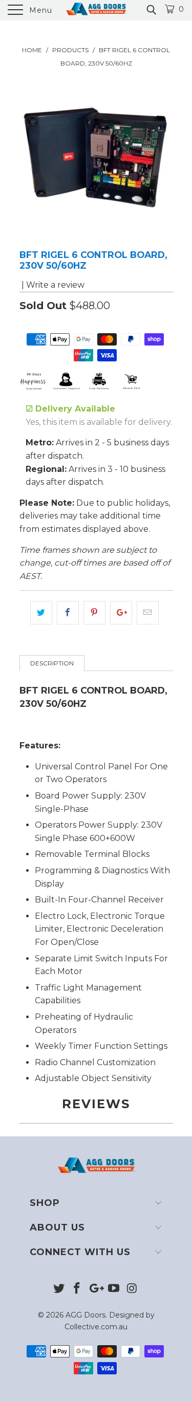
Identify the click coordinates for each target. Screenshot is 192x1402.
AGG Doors (85, 1315)
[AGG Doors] (96, 10)
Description (52, 663)
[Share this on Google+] (121, 612)
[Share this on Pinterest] (94, 612)
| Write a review (51, 285)
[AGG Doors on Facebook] (77, 1289)
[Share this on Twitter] (41, 612)
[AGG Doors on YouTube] (113, 1289)
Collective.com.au (96, 1326)
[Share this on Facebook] (68, 612)
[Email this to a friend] (148, 612)
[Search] (150, 9)
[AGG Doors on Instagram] (132, 1289)
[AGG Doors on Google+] (95, 1289)
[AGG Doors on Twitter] (59, 1289)
